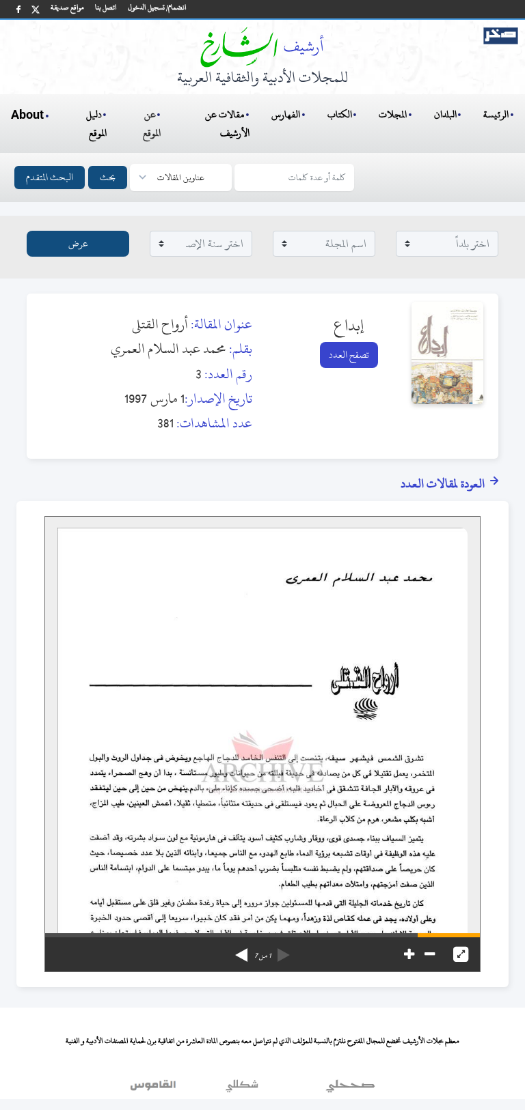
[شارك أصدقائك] (18, 9)
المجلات (393, 114)
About (27, 115)
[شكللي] (242, 1089)
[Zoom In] (409, 954)
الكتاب (339, 114)
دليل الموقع (96, 123)
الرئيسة (496, 114)
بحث (108, 177)
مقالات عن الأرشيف (227, 123)
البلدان (445, 114)
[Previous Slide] (284, 950)
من (262, 956)
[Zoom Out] (430, 954)
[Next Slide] (241, 950)
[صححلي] (350, 1089)
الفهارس (285, 114)
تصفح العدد (349, 354)
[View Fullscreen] (461, 954)
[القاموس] (154, 1089)
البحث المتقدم (49, 177)
